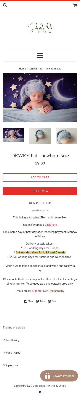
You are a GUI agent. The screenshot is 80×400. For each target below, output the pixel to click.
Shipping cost (11, 365)
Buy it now (40, 191)
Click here (51, 224)
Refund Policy (11, 340)
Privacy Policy (11, 352)
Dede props (39, 386)
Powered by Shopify (56, 386)
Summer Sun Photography (48, 290)
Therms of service (14, 327)
